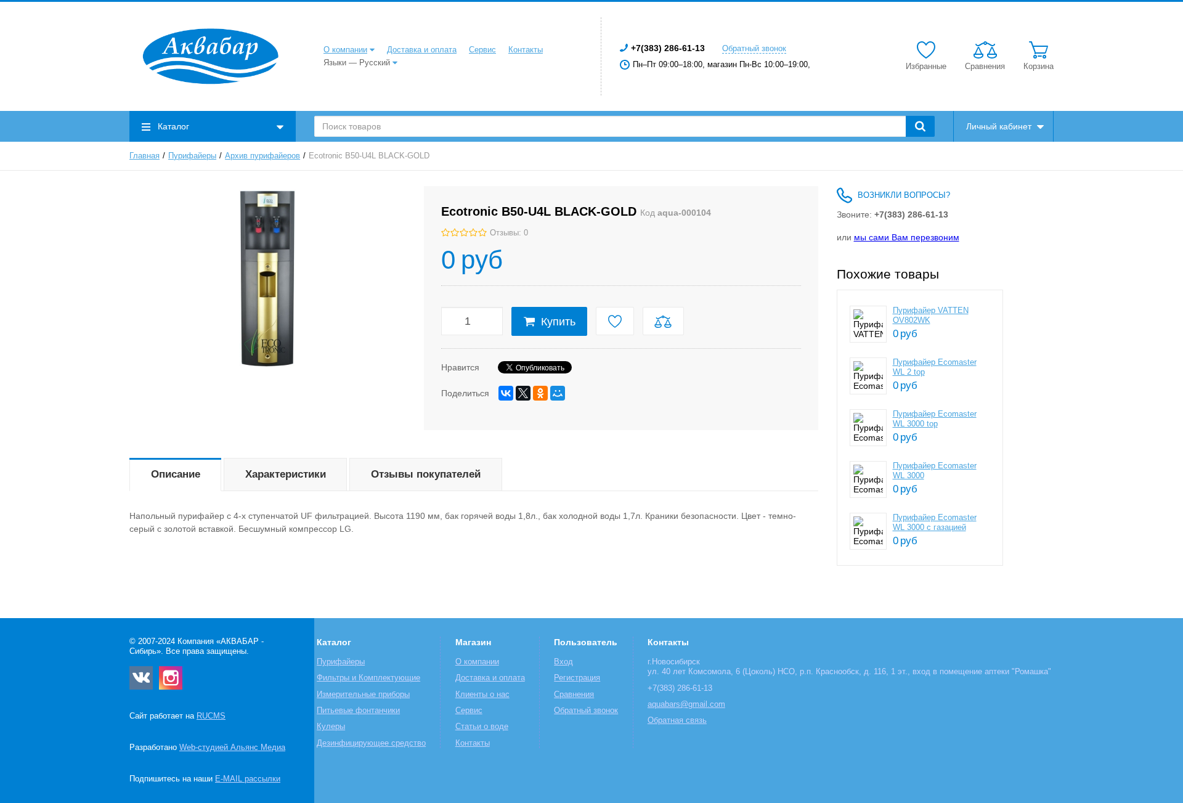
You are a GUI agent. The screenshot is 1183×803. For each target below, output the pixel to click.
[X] (523, 393)
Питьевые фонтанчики (358, 710)
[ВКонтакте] (505, 393)
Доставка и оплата (422, 50)
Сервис (482, 50)
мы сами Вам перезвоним (906, 237)
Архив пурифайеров (262, 156)
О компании (345, 50)
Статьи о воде (481, 726)
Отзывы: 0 (509, 233)
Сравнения (574, 694)
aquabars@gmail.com (686, 704)
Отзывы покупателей (426, 474)
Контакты (525, 50)
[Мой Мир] (557, 393)
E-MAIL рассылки (247, 779)
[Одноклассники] (540, 393)
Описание (175, 474)
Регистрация (577, 678)
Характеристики (285, 474)
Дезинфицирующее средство (371, 743)
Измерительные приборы (363, 694)
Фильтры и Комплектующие (368, 678)
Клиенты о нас (482, 694)
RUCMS (211, 716)
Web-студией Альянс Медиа (232, 747)
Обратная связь (677, 720)
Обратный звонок (754, 48)
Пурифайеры (192, 156)
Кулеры (331, 726)
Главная (144, 156)
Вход (563, 662)
